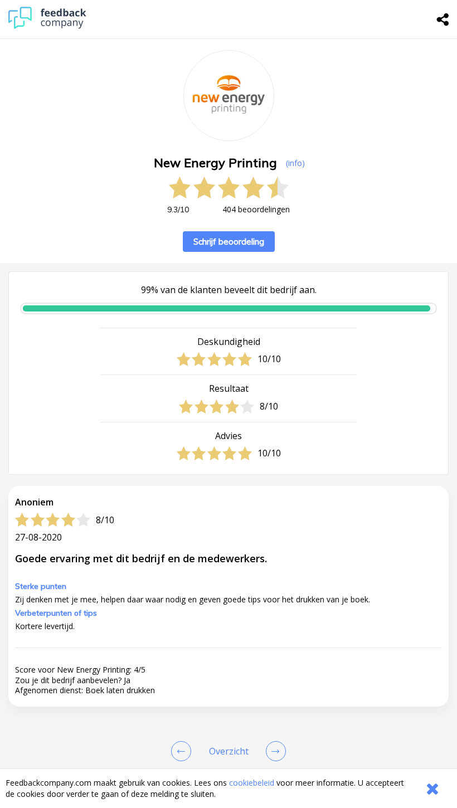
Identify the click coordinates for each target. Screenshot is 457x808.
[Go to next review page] (273, 751)
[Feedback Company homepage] (47, 26)
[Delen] (443, 19)
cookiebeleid (251, 782)
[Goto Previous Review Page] (183, 751)
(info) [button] (295, 163)
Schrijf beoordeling (228, 241)
